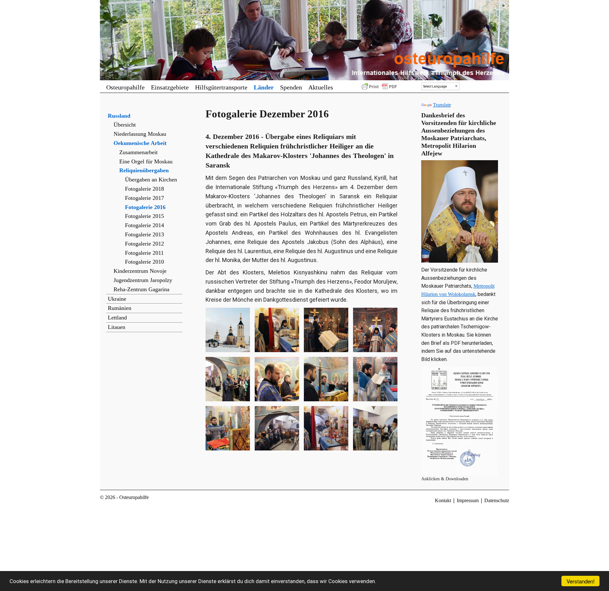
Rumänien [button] (119, 308)
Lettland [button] (117, 317)
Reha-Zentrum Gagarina (141, 289)
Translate (442, 105)
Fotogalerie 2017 (144, 198)
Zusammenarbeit (138, 152)
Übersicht (125, 124)
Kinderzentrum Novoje (140, 271)
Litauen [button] (116, 327)
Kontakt (443, 500)
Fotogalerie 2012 (144, 243)
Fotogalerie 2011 (144, 253)
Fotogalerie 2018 (144, 189)
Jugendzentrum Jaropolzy (143, 280)
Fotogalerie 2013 (144, 234)
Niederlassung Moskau (140, 134)
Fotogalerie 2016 (145, 207)
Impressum (468, 500)
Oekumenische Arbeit (140, 143)
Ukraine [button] (117, 299)
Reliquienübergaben (144, 170)
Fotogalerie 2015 (144, 216)
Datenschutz (496, 500)
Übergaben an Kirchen (151, 179)
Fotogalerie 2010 (144, 262)
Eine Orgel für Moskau (146, 161)
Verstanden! (580, 581)
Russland (119, 116)
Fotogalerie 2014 (144, 225)
